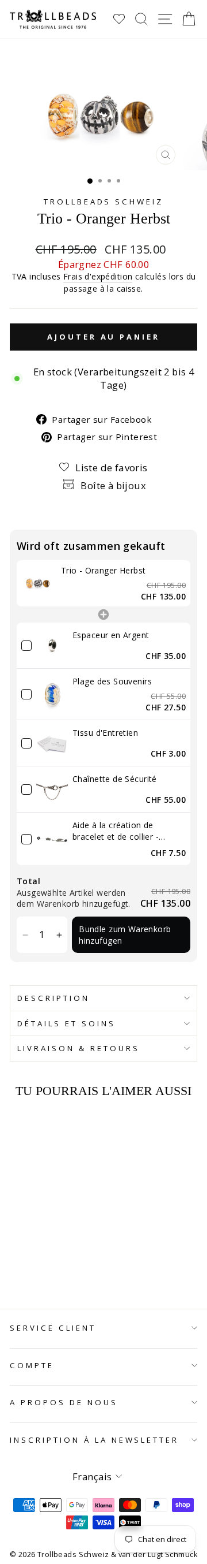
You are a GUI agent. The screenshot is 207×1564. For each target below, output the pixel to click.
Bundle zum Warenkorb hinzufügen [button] (125, 934)
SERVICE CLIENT (53, 1328)
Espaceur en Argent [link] (110, 635)
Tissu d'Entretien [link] (105, 732)
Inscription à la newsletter (94, 1440)
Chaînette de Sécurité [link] (114, 778)
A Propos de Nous (64, 1402)
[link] (38, 583)
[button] (25, 935)
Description (53, 998)
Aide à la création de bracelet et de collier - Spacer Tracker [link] (115, 831)
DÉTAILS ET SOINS (66, 1023)
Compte (32, 1365)
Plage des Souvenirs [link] (112, 681)
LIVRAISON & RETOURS (78, 1048)
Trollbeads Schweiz (104, 201)
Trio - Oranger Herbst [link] (103, 570)
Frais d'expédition (97, 276)
